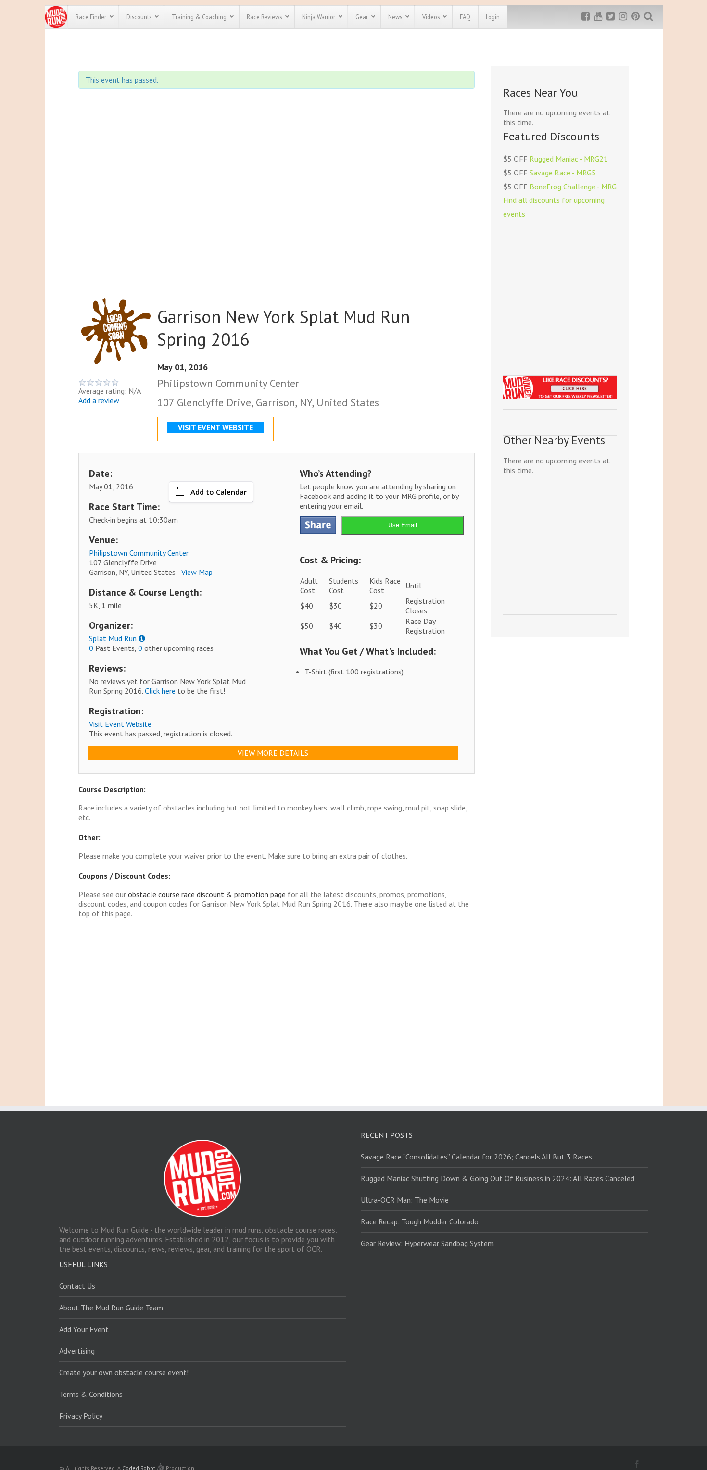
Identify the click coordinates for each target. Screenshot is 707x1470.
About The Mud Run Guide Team (111, 1307)
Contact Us (77, 1286)
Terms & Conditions (91, 1394)
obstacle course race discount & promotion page (207, 894)
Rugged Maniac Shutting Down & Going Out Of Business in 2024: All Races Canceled (497, 1178)
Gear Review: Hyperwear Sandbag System (427, 1243)
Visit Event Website (120, 724)
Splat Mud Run (113, 638)
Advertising (77, 1351)
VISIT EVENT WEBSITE (215, 427)
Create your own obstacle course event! (124, 1372)
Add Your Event (84, 1329)
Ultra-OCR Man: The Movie (405, 1200)
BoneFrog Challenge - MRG (573, 186)
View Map (197, 572)
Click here (160, 691)
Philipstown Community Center (139, 553)
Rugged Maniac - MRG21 (569, 158)
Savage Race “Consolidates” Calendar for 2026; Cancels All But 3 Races (476, 1156)
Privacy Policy (80, 1415)
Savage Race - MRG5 (563, 172)
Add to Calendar (218, 492)
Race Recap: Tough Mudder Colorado (420, 1221)
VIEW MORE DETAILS (273, 753)
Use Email (402, 525)
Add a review (98, 400)
